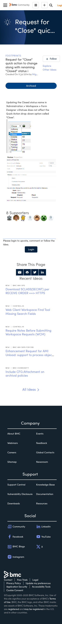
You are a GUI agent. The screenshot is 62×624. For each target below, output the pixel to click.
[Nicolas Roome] (44, 217)
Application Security (16, 586)
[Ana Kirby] (51, 217)
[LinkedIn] (42, 272)
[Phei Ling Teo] (37, 217)
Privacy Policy (13, 583)
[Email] (19, 272)
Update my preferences (38, 583)
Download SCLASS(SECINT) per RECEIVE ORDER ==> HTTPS (27, 291)
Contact (8, 579)
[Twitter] (34, 272)
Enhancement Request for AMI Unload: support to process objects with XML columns (30, 355)
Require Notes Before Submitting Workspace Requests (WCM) (28, 332)
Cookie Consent (14, 590)
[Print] (27, 272)
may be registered (33, 609)
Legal (35, 579)
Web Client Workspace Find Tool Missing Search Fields (28, 312)
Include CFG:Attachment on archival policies (25, 374)
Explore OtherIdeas (49, 67)
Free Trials (22, 579)
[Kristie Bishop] (30, 217)
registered (13, 609)
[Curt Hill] (23, 217)
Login (31, 249)
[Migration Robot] (9, 217)
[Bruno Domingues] (16, 217)
